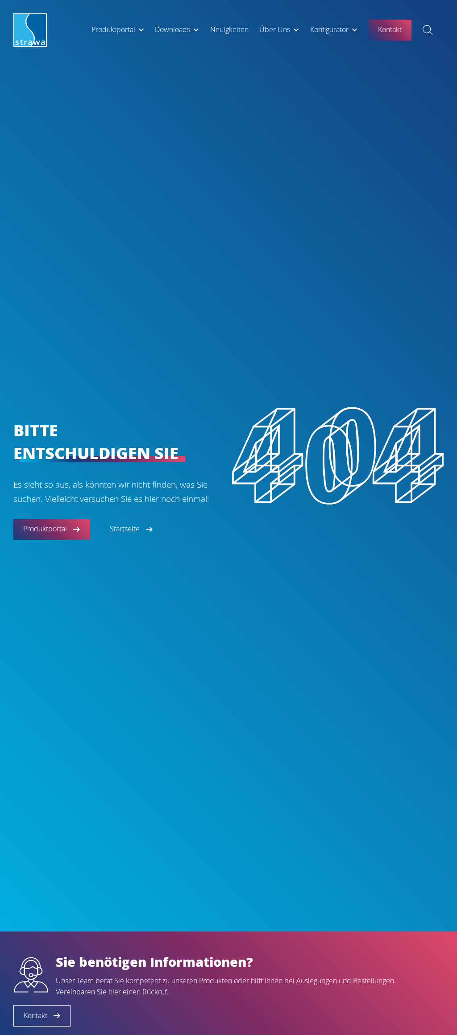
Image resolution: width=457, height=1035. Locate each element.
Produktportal (113, 29)
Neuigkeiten (229, 29)
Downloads (172, 29)
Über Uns (274, 29)
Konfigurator (329, 29)
